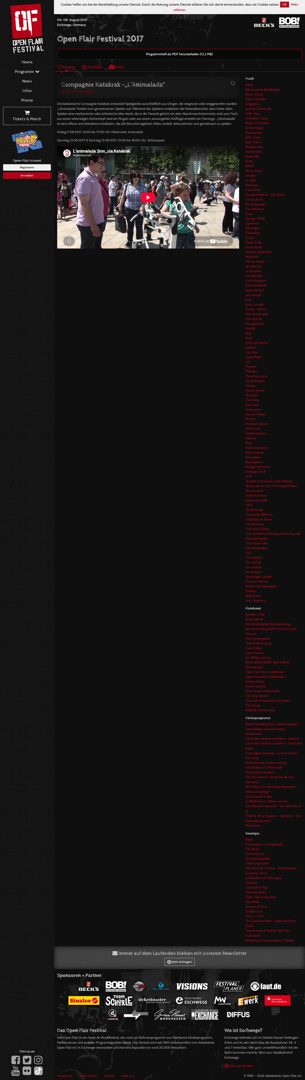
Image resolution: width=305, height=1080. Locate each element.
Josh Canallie (254, 304)
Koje (248, 333)
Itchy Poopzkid (255, 281)
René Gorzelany (256, 448)
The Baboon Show (258, 519)
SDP (248, 476)
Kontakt (109, 1076)
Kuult (249, 338)
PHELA (250, 419)
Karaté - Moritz (255, 309)
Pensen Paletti (255, 414)
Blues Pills (252, 156)
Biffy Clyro (252, 137)
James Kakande (256, 285)
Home (27, 62)
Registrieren (27, 167)
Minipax (250, 386)
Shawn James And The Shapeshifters (271, 486)
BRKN (249, 166)
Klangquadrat (254, 324)
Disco (249, 214)
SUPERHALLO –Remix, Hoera (266, 801)
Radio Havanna (256, 433)
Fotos (119, 67)
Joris (248, 300)
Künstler (69, 67)
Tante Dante (254, 510)
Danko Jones (254, 199)
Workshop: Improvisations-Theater (269, 940)
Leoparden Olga (256, 887)
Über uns (127, 1076)
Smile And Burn (256, 495)
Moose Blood (254, 390)
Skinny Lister (254, 491)
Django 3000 (255, 218)
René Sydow (254, 452)
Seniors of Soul (256, 907)
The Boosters (254, 524)
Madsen (251, 367)
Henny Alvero (255, 261)
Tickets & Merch (27, 119)
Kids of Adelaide (256, 314)
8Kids (249, 85)
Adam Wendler (256, 99)
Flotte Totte (253, 242)
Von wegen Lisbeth (258, 577)
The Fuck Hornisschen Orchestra (267, 701)
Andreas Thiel (255, 614)
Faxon (249, 238)
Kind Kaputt (253, 319)
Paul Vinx (252, 405)
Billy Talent (253, 142)
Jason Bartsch (255, 290)
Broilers (250, 176)
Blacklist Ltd (253, 147)
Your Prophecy (255, 600)
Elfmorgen (252, 228)
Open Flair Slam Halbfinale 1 (265, 672)
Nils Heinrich (254, 667)
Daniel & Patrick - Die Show (264, 195)
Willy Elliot (252, 596)
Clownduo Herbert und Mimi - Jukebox (272, 739)
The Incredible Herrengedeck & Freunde (272, 534)
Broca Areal (253, 171)
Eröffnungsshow (256, 863)
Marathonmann (256, 376)
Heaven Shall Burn (258, 252)
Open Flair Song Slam (260, 897)
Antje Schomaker (257, 123)
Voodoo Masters (256, 581)
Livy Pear (251, 352)
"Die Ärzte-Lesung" (258, 643)
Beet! (249, 839)
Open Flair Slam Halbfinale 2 (265, 677)
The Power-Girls (256, 543)
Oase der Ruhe (255, 892)
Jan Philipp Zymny (258, 658)
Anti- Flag (252, 113)
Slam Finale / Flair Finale (262, 691)
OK (284, 4)
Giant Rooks (253, 247)
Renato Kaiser (255, 681)
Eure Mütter (253, 648)
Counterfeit (253, 190)
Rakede (250, 438)
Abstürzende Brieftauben (262, 90)
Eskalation (252, 233)
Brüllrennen (253, 734)
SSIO (249, 505)
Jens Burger (253, 295)
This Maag (252, 705)
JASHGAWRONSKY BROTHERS (267, 662)
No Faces (251, 395)
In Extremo (253, 271)
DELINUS (252, 849)
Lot (247, 362)
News (27, 81)
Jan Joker (251, 883)
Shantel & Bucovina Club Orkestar (269, 481)
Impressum (65, 1076)
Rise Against (253, 462)
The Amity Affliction (259, 515)
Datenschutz (88, 1076)
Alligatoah (252, 104)
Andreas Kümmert (258, 109)
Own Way (252, 400)
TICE (248, 553)
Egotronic (252, 223)
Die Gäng (252, 758)
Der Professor (255, 854)
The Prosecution (256, 548)
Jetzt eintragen (181, 962)
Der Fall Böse (254, 209)
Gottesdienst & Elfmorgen (263, 878)
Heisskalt (251, 257)
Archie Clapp (254, 128)
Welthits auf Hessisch (260, 710)
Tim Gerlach (253, 558)
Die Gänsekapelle (257, 859)
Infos (27, 90)
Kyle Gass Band (256, 343)
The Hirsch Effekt (257, 529)
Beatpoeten (253, 133)
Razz (249, 443)
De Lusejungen (255, 204)
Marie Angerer (255, 381)
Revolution (253, 457)
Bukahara (252, 185)
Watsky (250, 591)
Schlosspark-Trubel (258, 796)
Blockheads (253, 152)
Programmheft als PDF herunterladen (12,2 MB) (179, 54)
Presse (27, 100)
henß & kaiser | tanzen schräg (266, 763)
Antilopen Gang (256, 118)
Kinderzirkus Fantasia (259, 772)
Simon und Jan (255, 686)
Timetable (94, 67)
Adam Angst (254, 94)
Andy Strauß (254, 619)
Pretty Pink (252, 429)
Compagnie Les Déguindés (264, 844)
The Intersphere (256, 538)
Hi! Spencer (253, 266)
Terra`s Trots (254, 916)
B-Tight (250, 180)
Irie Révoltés (254, 276)
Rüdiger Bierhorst (257, 467)
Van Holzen (253, 567)
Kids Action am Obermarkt (263, 767)
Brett (248, 161)
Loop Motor (253, 357)
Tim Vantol (253, 562)
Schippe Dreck (255, 472)
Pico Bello (252, 902)
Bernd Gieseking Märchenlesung (267, 624)
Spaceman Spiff (256, 500)
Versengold (253, 572)
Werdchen (252, 826)
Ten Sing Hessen (257, 696)
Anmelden (27, 175)
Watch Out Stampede (260, 586)
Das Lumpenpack (257, 638)
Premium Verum (256, 424)
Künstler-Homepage (78, 91)
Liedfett (250, 347)
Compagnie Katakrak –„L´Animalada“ (271, 753)
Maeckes (251, 371)
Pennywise (253, 409)
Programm (25, 71)
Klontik (250, 328)
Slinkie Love (253, 911)
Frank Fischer (254, 653)
